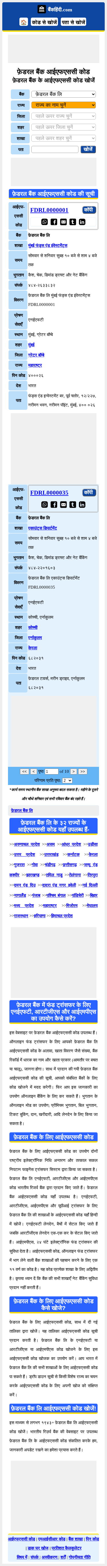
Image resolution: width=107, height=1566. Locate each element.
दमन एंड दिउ (25, 885)
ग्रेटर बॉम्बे (36, 355)
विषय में (22, 1557)
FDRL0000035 (49, 492)
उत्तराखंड (51, 854)
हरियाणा (39, 916)
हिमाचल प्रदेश (62, 916)
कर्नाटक (73, 854)
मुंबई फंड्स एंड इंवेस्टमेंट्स (47, 245)
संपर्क (35, 1557)
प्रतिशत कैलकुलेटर (67, 1548)
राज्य (21, 105)
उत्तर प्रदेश (24, 854)
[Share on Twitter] (72, 221)
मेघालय (92, 905)
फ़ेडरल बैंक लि (22, 810)
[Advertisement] (53, 49)
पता (20, 149)
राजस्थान (21, 916)
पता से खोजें (73, 22)
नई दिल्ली (90, 885)
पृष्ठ (41, 771)
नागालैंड (20, 895)
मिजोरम (72, 905)
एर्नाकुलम (35, 637)
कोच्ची (32, 627)
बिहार (94, 895)
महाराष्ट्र (35, 365)
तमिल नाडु (54, 875)
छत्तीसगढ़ (70, 864)
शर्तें (63, 1557)
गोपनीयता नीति (79, 1557)
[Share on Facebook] (53, 221)
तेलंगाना (75, 875)
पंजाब (36, 895)
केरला (32, 648)
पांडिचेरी (78, 895)
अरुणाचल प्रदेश (27, 844)
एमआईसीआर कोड (51, 1539)
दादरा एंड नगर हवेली (59, 885)
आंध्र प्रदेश (71, 844)
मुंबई (31, 345)
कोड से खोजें (44, 22)
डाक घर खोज (38, 1548)
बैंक (21, 94)
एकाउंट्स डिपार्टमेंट (42, 528)
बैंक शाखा (75, 1539)
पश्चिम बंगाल (56, 895)
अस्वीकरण (50, 1557)
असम (51, 844)
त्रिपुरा (93, 875)
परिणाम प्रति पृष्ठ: (48, 780)
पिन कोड (92, 1539)
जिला (21, 116)
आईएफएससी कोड (21, 1539)
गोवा (35, 864)
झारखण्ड (32, 875)
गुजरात (19, 864)
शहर (20, 127)
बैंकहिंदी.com (60, 9)
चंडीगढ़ (50, 864)
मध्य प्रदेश (24, 905)
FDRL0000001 (49, 210)
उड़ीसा (93, 844)
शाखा (21, 138)
